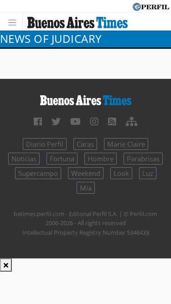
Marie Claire (126, 144)
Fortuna (62, 158)
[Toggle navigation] (14, 21)
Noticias (23, 158)
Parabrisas (143, 158)
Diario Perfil (44, 144)
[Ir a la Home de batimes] (85, 100)
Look (121, 173)
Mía (86, 187)
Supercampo (38, 173)
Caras (85, 144)
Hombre (101, 158)
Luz (147, 173)
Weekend (85, 173)
